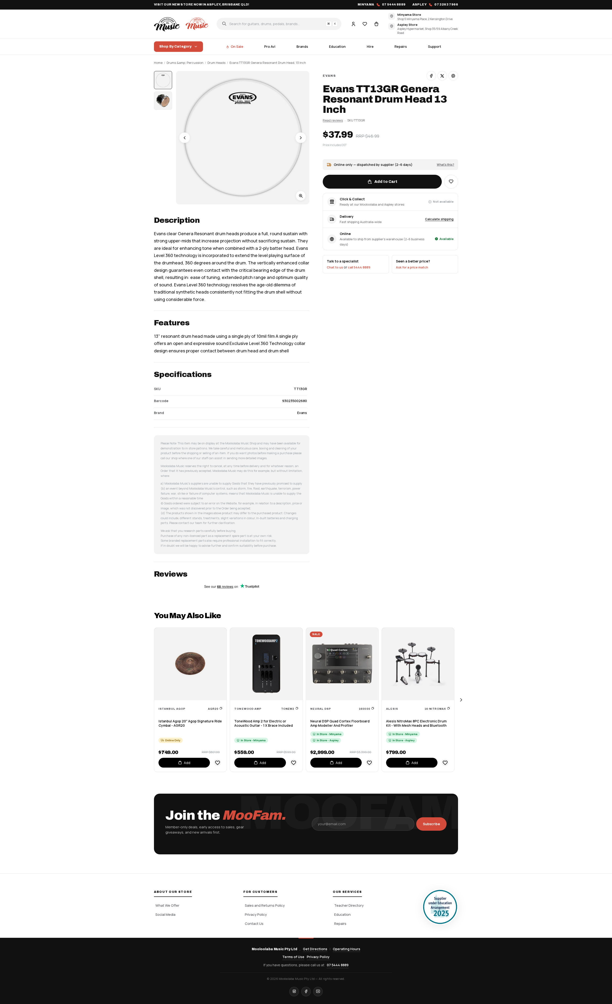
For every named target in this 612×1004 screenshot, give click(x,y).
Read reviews (333, 120)
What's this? (445, 164)
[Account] (353, 23)
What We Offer (167, 905)
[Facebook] (306, 991)
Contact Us (254, 923)
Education (337, 46)
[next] (461, 700)
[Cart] (376, 23)
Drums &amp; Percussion (185, 62)
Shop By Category (175, 46)
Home (158, 62)
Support (434, 46)
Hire (370, 46)
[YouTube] (318, 991)
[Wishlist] (365, 23)
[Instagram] (294, 991)
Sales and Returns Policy (265, 905)
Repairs (400, 46)
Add (187, 762)
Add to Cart (386, 182)
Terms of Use (293, 957)
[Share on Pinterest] (453, 76)
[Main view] (163, 80)
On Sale (237, 46)
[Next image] (300, 137)
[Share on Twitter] (442, 76)
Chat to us (335, 267)
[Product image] (163, 101)
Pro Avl (269, 46)
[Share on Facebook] (431, 76)
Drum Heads (216, 62)
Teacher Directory (349, 905)
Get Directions (315, 949)
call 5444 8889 (359, 267)
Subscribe (431, 824)
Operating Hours (346, 949)
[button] (451, 182)
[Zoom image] (301, 196)
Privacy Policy (256, 914)
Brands (302, 46)
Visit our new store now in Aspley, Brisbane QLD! (201, 4)
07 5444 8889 (338, 965)
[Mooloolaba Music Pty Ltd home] (182, 23)
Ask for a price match (412, 267)
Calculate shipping (439, 219)
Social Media (165, 914)
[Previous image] (184, 137)
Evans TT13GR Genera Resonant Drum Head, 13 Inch (268, 62)
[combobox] (279, 24)
